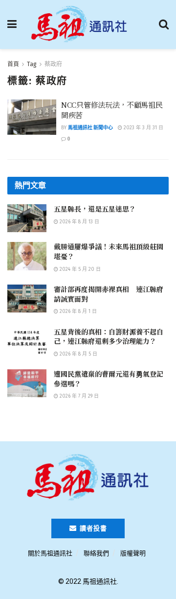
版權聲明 (133, 553)
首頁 (13, 64)
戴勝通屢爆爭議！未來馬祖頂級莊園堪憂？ (108, 251)
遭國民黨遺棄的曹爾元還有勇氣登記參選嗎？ (108, 378)
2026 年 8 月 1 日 (77, 311)
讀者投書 (92, 528)
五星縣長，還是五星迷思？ (95, 209)
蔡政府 (53, 64)
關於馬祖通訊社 (50, 553)
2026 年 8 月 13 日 (78, 222)
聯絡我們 (96, 553)
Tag (32, 64)
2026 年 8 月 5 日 (77, 354)
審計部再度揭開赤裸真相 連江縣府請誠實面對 (108, 294)
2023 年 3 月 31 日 (142, 128)
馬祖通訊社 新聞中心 (90, 128)
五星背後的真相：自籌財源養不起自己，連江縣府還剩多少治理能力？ (108, 336)
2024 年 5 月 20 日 (79, 269)
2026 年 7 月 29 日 (78, 396)
